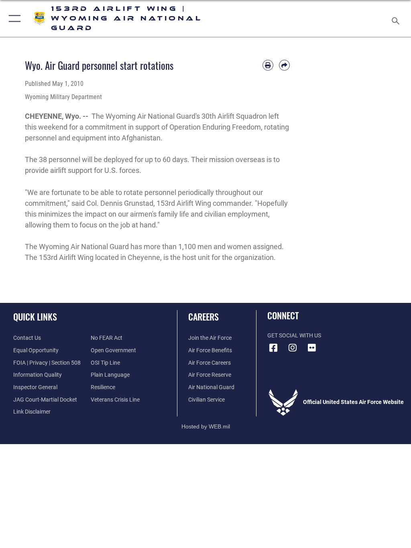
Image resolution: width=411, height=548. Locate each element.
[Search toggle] (397, 18)
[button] (13, 18)
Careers (203, 316)
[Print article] (267, 65)
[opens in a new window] (312, 348)
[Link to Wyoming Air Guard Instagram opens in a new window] (293, 348)
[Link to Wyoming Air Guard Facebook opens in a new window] (273, 348)
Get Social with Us (294, 335)
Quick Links (35, 316)
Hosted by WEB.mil (205, 426)
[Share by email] (284, 65)
